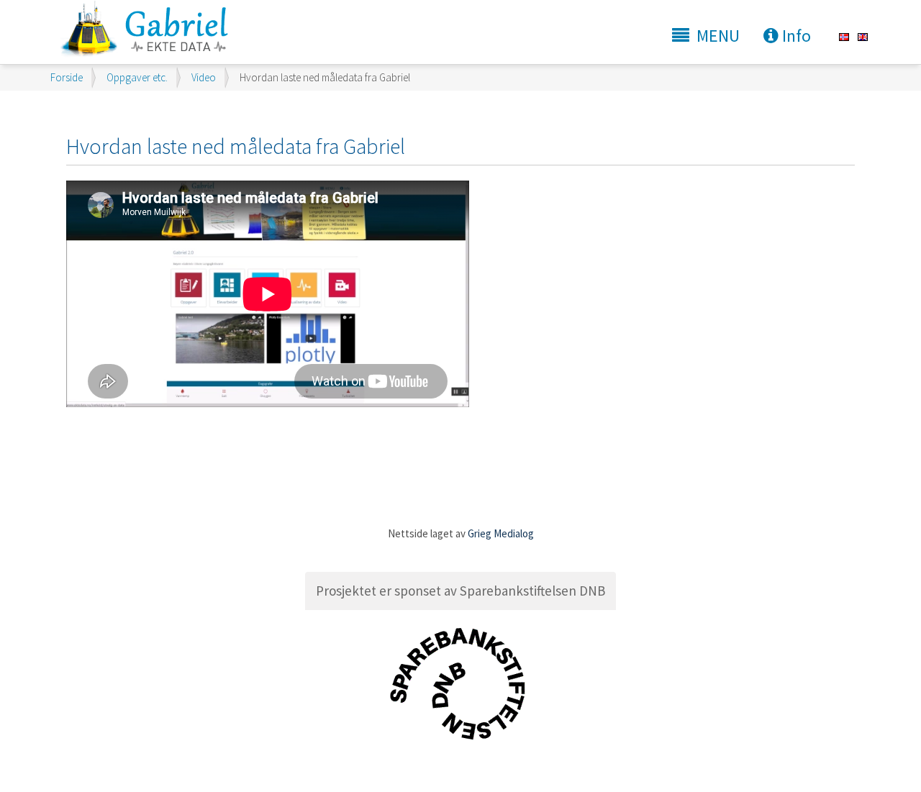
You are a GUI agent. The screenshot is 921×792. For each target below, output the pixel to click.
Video (203, 77)
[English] (863, 36)
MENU (718, 35)
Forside (66, 77)
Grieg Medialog (501, 533)
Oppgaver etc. (137, 77)
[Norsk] (844, 36)
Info (795, 35)
